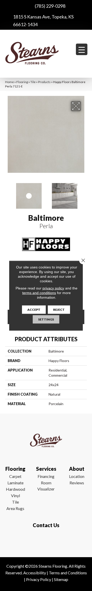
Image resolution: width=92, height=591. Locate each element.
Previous (7, 193)
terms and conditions (39, 293)
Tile (33, 82)
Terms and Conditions (68, 572)
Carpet (15, 476)
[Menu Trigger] (81, 49)
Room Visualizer (46, 485)
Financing (46, 476)
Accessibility (34, 572)
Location (76, 476)
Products (44, 82)
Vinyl (15, 495)
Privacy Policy (38, 579)
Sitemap (61, 579)
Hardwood (15, 489)
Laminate (15, 482)
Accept (33, 309)
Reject (59, 309)
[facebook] (45, 540)
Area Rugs (15, 508)
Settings (46, 319)
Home (9, 82)
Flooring (22, 82)
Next (84, 193)
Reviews (77, 482)
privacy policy (53, 288)
